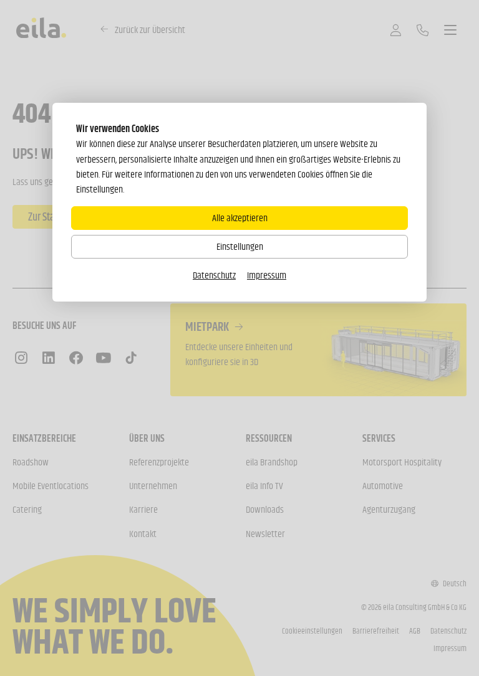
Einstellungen (239, 246)
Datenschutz (214, 275)
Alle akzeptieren (240, 217)
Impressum (266, 275)
